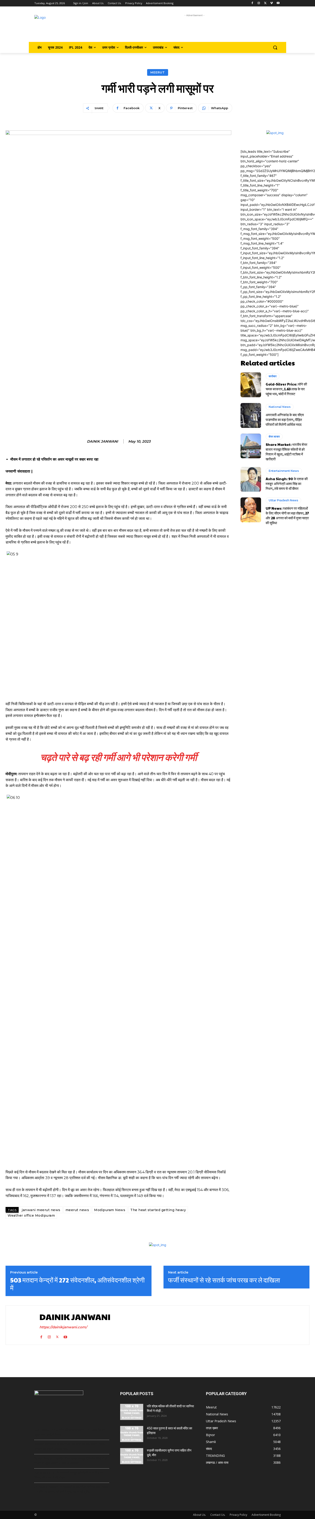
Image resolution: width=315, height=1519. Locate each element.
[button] (275, 47)
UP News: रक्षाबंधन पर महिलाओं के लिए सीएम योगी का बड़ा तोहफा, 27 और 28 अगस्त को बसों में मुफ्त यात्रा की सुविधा (287, 515)
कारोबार (272, 376)
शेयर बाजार (274, 436)
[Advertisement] (194, 28)
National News (280, 407)
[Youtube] (278, 3)
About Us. (199, 1515)
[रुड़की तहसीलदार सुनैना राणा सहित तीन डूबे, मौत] (131, 1456)
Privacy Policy (238, 1515)
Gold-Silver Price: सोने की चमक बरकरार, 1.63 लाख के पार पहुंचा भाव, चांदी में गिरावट (286, 389)
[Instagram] (259, 3)
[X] (265, 3)
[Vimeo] (271, 3)
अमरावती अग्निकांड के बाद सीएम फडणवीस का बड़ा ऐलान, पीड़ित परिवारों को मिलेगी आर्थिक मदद (285, 419)
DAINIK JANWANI (102, 441)
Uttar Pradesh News (283, 500)
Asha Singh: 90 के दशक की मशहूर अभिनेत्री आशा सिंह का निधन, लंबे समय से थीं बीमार (287, 483)
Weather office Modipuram (31, 1215)
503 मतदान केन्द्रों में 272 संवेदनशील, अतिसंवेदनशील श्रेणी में (77, 1283)
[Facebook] (252, 3)
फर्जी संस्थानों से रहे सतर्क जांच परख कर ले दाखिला (224, 1280)
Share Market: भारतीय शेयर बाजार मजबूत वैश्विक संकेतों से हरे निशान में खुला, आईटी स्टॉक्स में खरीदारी (286, 451)
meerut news (77, 1210)
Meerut (157, 72)
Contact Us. (217, 1515)
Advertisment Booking (266, 1515)
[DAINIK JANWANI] (21, 1325)
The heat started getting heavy (158, 1210)
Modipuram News (109, 1210)
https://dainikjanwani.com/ (63, 1327)
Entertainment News (284, 471)
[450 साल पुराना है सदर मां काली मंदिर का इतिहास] (131, 1434)
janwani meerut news (41, 1210)
